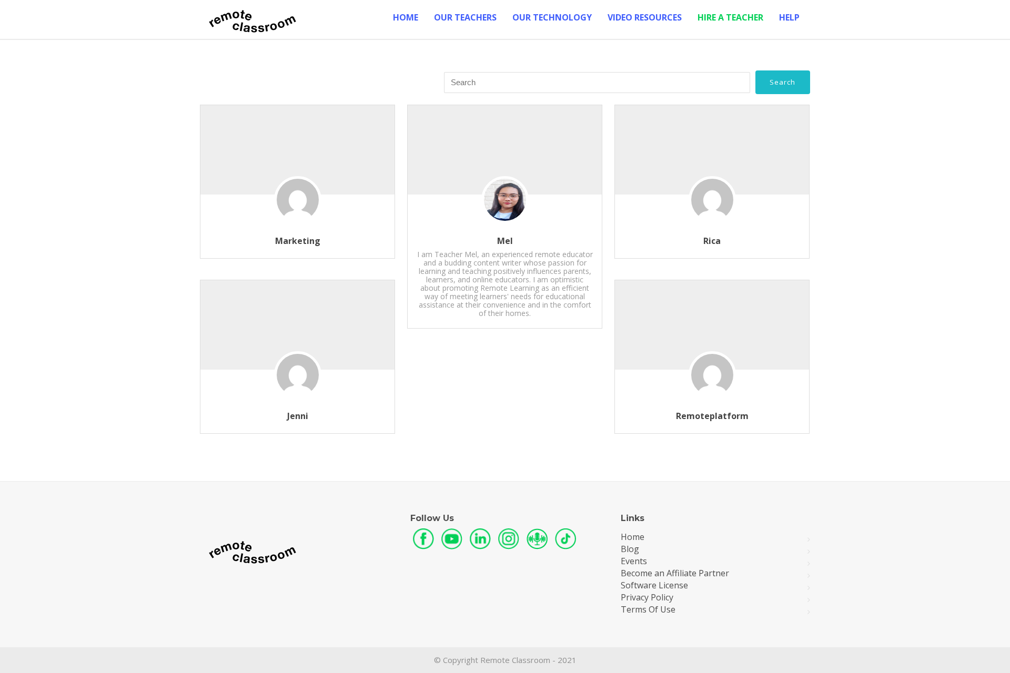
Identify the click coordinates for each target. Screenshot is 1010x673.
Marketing (297, 241)
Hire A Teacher (730, 17)
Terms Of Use (648, 609)
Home (405, 17)
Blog (630, 549)
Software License (654, 585)
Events (634, 561)
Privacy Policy (647, 597)
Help (789, 17)
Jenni (297, 416)
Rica (712, 241)
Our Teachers (465, 17)
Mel (505, 241)
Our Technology (552, 17)
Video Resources (645, 17)
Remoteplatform (712, 416)
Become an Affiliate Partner (675, 573)
